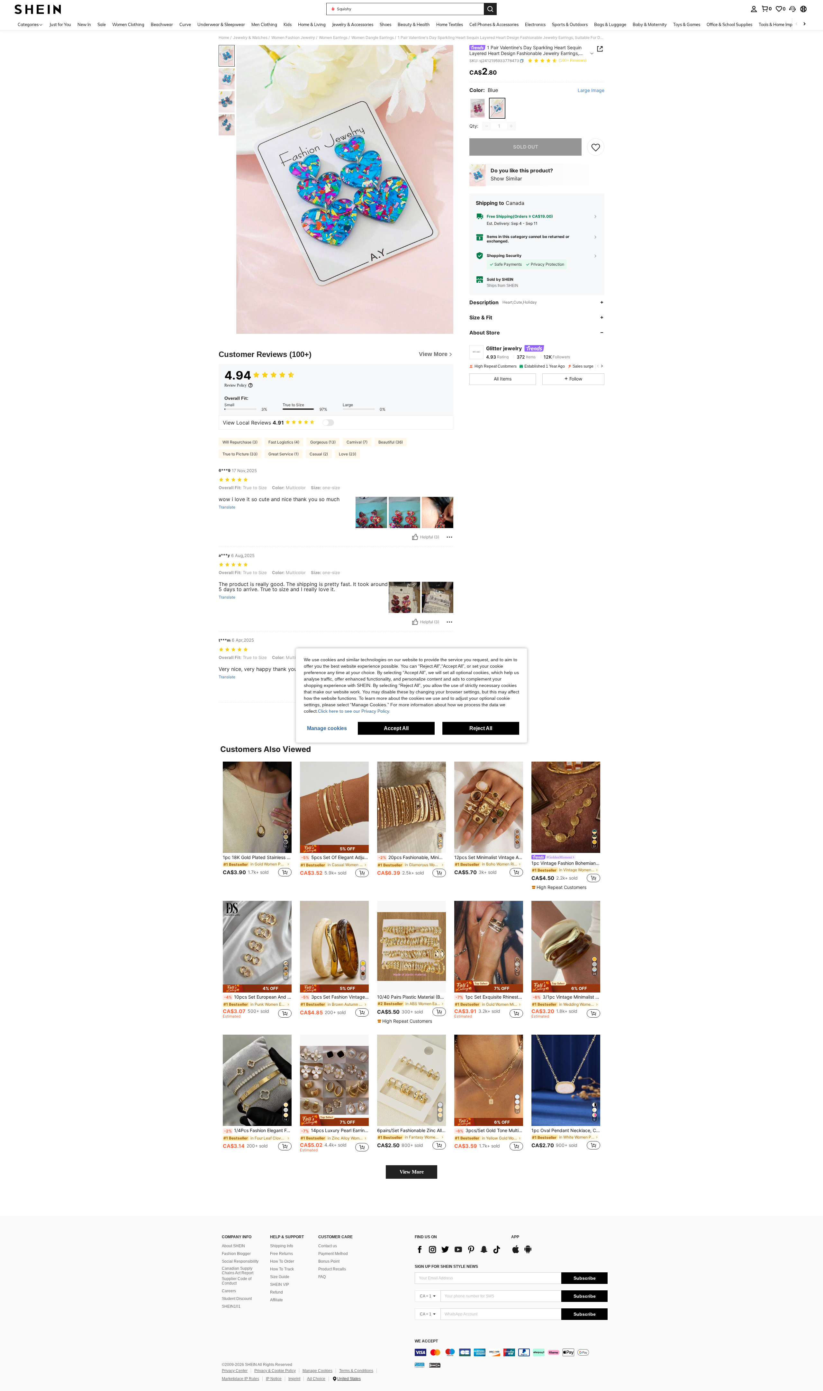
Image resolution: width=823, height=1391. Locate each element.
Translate (227, 507)
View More (412, 1172)
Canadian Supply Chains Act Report (237, 1270)
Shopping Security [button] (504, 255)
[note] (334, 849)
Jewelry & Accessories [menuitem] (352, 24)
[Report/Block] (449, 537)
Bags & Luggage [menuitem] (610, 24)
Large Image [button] (591, 90)
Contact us (327, 1246)
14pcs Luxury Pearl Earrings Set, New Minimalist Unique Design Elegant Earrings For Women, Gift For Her (335, 1130)
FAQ (322, 1277)
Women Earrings (333, 37)
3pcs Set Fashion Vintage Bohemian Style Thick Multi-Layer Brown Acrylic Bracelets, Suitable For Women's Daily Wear (335, 997)
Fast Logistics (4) (283, 442)
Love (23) (347, 454)
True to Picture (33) (240, 454)
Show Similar (506, 178)
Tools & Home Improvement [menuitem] (785, 24)
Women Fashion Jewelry (293, 37)
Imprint (294, 1379)
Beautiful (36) (390, 442)
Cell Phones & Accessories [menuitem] (494, 24)
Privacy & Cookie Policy (275, 1370)
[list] (460, 1249)
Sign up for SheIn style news (446, 1266)
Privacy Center (235, 1370)
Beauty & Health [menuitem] (414, 24)
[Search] (490, 9)
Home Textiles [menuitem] (449, 24)
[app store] (515, 1252)
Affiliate (276, 1300)
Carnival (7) (357, 442)
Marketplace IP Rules (240, 1379)
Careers (229, 1291)
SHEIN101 (231, 1306)
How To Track (282, 1269)
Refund (276, 1292)
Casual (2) (319, 454)
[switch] (328, 422)
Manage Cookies (317, 1370)
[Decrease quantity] (487, 126)
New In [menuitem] (84, 24)
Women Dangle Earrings (372, 37)
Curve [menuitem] (185, 24)
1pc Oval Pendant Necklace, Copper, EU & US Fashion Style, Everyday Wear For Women (565, 1130)
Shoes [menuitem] (385, 24)
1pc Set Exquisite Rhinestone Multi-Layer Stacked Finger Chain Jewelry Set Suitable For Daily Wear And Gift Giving (489, 997)
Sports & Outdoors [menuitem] (570, 24)
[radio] (477, 108)
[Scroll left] (796, 24)
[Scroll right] (804, 24)
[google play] (527, 1252)
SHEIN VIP (279, 1284)
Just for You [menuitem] (60, 24)
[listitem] (257, 823)
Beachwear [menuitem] (162, 24)
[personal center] (754, 9)
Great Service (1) (283, 454)
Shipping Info (281, 1246)
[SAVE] (595, 147)
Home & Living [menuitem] (312, 24)
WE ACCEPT (426, 1341)
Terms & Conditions (356, 1370)
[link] (766, 9)
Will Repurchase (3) (240, 442)
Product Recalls (332, 1269)
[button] (792, 9)
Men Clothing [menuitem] (264, 24)
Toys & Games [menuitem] (686, 24)
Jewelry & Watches (250, 37)
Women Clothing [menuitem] (128, 24)
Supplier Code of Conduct (236, 1281)
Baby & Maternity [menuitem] (650, 24)
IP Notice (274, 1379)
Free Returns (281, 1253)
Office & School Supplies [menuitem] (729, 24)
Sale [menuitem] (101, 24)
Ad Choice (316, 1379)
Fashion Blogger (236, 1253)
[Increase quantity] (511, 126)
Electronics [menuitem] (535, 24)
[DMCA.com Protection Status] (434, 1364)
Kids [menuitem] (288, 24)
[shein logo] (37, 9)
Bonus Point (328, 1261)
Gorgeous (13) (323, 442)
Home (224, 37)
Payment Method (333, 1253)
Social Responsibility (240, 1261)
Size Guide (279, 1277)
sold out (525, 147)
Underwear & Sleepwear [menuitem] (221, 24)
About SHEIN (233, 1246)
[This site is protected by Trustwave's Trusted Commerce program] (419, 1364)
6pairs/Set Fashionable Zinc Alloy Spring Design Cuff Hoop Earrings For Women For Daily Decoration (411, 1130)
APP (515, 1237)
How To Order (282, 1261)
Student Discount (237, 1298)
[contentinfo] (511, 1352)
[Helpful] (415, 537)
